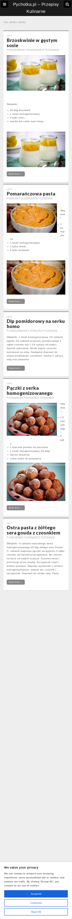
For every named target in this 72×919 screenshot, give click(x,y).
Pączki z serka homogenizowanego (30, 390)
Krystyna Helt (16, 397)
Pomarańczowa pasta (31, 193)
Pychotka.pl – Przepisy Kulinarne (36, 8)
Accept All (36, 894)
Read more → (16, 174)
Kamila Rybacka (17, 49)
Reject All (36, 912)
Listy (9, 36)
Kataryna (13, 198)
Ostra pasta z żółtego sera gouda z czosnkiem (33, 530)
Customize (36, 903)
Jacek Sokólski (16, 537)
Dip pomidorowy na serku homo (36, 323)
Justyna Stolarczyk (18, 330)
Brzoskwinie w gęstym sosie (32, 42)
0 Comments (52, 49)
